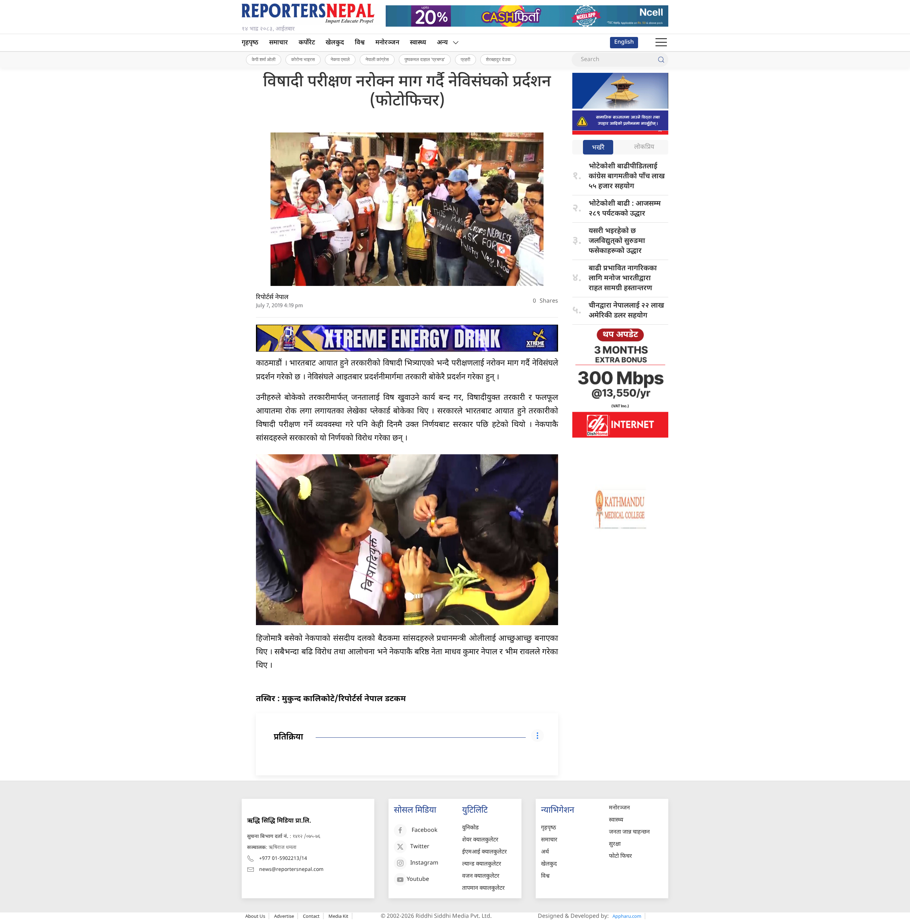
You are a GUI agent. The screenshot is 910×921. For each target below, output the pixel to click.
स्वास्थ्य (418, 43)
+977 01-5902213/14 (283, 858)
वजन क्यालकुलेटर (480, 876)
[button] (661, 42)
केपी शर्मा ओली (263, 59)
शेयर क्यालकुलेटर (480, 840)
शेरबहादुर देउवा (498, 59)
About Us (255, 916)
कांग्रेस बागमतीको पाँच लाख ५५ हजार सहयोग (627, 176)
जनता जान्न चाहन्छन (629, 832)
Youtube (418, 879)
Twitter (419, 847)
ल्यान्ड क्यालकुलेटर (481, 864)
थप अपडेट (620, 335)
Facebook (425, 830)
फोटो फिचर (620, 856)
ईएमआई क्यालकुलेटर (484, 852)
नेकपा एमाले (340, 59)
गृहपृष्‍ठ (250, 43)
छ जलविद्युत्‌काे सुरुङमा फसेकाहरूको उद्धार (617, 241)
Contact (311, 916)
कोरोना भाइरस (303, 59)
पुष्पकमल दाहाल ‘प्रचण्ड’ (425, 59)
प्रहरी (465, 59)
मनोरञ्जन (387, 43)
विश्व (360, 43)
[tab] (598, 148)
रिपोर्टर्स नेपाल (272, 297)
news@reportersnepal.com (291, 869)
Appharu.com (626, 916)
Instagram (424, 863)
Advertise (284, 916)
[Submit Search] (661, 60)
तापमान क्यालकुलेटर (483, 888)
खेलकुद (335, 43)
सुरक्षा (615, 844)
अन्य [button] (442, 43)
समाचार (278, 43)
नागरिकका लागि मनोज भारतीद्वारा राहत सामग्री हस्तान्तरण (623, 278)
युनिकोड (470, 828)
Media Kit (338, 916)
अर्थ (545, 852)
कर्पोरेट (307, 43)
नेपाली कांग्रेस (377, 59)
